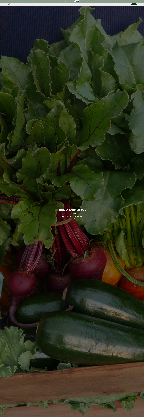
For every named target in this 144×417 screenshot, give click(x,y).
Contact (115, 4)
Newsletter (118, 4)
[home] (8, 4)
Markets (129, 4)
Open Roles (77, 1)
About (111, 4)
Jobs (122, 4)
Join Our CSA (134, 4)
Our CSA (125, 4)
